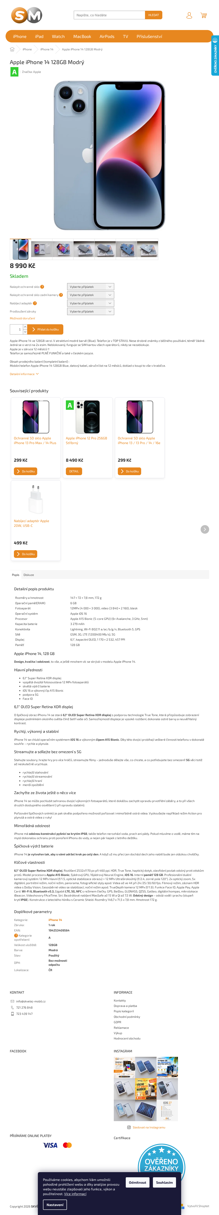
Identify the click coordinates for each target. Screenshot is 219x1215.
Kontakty (120, 1000)
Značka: (31, 72)
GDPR (117, 1022)
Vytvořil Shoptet (198, 1206)
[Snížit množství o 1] (25, 331)
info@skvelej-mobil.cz (31, 1001)
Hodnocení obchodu (127, 1038)
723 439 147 (24, 1013)
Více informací (75, 1194)
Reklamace (121, 1027)
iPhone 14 (55, 920)
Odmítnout (137, 1182)
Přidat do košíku (48, 329)
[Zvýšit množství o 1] (25, 326)
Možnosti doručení (22, 318)
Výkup (118, 1033)
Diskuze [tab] (29, 575)
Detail (74, 471)
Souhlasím (164, 1182)
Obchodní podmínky (127, 1016)
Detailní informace (22, 374)
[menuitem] (20, 36)
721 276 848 (24, 1007)
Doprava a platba (125, 1006)
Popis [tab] (15, 575)
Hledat (153, 15)
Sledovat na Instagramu (149, 1127)
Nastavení (55, 1205)
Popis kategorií (124, 1011)
